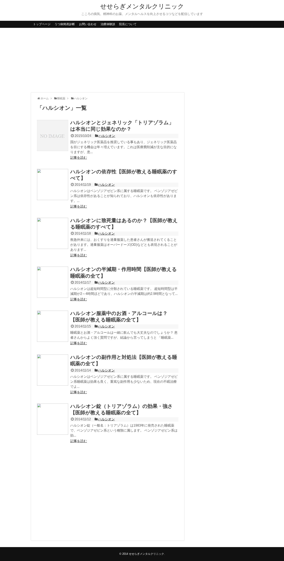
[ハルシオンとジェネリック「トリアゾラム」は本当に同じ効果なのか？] (52, 135)
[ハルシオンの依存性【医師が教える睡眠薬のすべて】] (52, 184)
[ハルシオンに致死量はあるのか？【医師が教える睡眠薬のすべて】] (52, 233)
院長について (128, 24)
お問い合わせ (87, 24)
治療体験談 (108, 24)
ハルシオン (107, 136)
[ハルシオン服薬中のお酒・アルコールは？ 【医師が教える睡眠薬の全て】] (52, 326)
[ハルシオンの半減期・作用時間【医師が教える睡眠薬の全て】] (52, 282)
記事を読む (78, 157)
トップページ (42, 24)
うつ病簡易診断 (64, 24)
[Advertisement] (142, 60)
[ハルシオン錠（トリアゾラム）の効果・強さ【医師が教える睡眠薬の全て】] (52, 419)
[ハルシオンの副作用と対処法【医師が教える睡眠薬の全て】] (52, 370)
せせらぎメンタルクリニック (142, 6)
